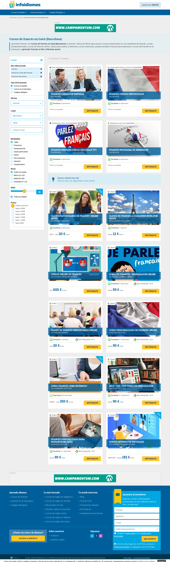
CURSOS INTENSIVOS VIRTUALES (126, 442)
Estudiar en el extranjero (22, 501)
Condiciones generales (141, 558)
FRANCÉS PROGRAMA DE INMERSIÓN (128, 150)
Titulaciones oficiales (89, 505)
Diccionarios (85, 509)
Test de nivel (86, 501)
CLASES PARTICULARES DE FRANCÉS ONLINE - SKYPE (75, 217)
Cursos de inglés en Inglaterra (59, 497)
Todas (16, 142)
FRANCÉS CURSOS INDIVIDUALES (126, 94)
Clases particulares (21, 152)
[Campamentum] (86, 31)
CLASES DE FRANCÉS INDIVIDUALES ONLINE (74, 330)
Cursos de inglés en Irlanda (57, 501)
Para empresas (19, 158)
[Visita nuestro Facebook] (96, 536)
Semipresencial (19, 148)
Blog (82, 497)
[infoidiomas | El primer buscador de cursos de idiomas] (24, 5)
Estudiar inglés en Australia (57, 509)
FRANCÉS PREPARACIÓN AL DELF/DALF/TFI (74, 150)
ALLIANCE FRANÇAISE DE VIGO (65, 277)
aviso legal (130, 533)
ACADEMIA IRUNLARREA (121, 221)
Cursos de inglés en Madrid (57, 517)
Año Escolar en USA (54, 505)
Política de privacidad (121, 547)
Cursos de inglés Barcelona (57, 521)
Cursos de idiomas (19, 497)
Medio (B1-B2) (19, 178)
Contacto (54, 535)
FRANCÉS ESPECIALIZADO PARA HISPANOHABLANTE (68, 440)
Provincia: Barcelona (19, 76)
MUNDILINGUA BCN (61, 221)
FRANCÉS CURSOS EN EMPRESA (67, 94)
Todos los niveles (20, 172)
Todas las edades (20, 197)
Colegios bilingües (20, 92)
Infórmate (92, 111)
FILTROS (14, 60)
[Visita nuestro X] (92, 536)
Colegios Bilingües (19, 505)
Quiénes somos (57, 539)
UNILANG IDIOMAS (61, 332)
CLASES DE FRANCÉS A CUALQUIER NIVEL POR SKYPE (133, 217)
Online (16, 155)
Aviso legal (127, 558)
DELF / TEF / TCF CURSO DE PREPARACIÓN (131, 386)
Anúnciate (150, 5)
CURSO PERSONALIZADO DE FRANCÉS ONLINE (133, 330)
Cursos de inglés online (56, 513)
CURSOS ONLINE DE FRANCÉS (66, 274)
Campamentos (19, 164)
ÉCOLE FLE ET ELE (119, 332)
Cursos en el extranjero (22, 89)
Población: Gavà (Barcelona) (21, 73)
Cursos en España (20, 86)
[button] (18, 12)
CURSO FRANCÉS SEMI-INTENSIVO (69, 386)
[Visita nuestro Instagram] (100, 536)
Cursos (20, 17)
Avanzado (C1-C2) (20, 182)
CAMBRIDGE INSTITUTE (63, 388)
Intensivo (17, 161)
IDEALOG (57, 96)
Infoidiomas (13, 17)
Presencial (18, 145)
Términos (136, 547)
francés (14, 69)
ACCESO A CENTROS (28, 538)
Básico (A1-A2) (19, 175)
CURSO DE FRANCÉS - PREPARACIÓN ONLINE (132, 274)
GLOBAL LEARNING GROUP (122, 277)
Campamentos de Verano (91, 513)
